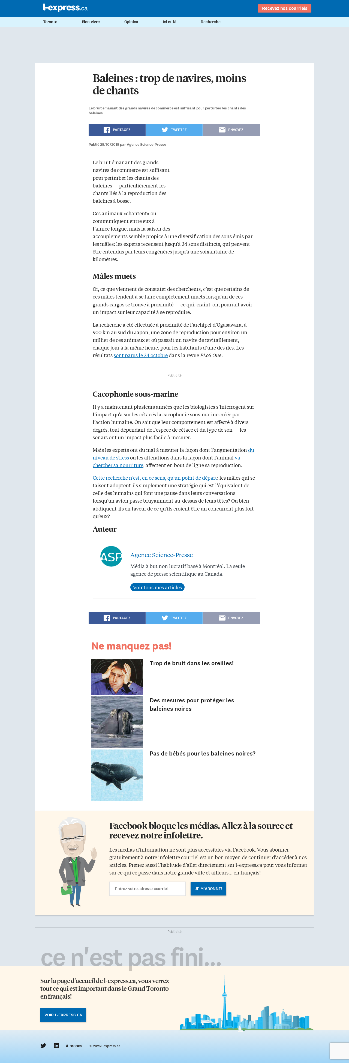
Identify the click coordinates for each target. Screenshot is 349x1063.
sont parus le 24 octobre (141, 355)
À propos (74, 1046)
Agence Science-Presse (161, 555)
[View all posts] (157, 587)
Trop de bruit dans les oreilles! (192, 663)
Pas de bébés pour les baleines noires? (202, 753)
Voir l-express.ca (63, 1015)
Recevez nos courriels (284, 8)
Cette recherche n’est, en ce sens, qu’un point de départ (155, 477)
